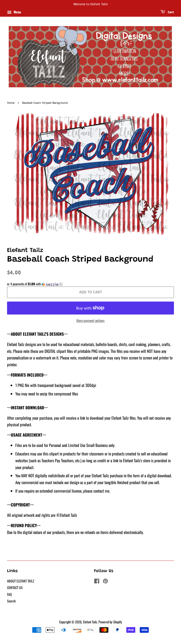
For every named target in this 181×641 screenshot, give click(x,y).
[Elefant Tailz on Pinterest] (105, 581)
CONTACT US (15, 587)
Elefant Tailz (90, 621)
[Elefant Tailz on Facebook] (96, 581)
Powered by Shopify (110, 621)
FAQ (9, 594)
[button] (90, 284)
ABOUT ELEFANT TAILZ (20, 580)
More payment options (90, 320)
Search (11, 600)
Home (10, 103)
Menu (17, 11)
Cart (170, 12)
